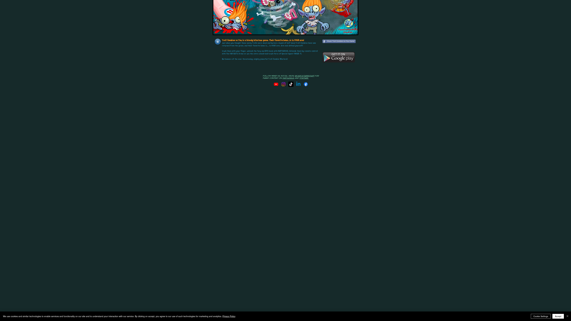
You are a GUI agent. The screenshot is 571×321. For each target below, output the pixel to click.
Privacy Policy (228, 316)
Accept (558, 316)
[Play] (218, 42)
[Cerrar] (567, 316)
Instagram (288, 78)
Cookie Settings (540, 316)
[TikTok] (291, 84)
